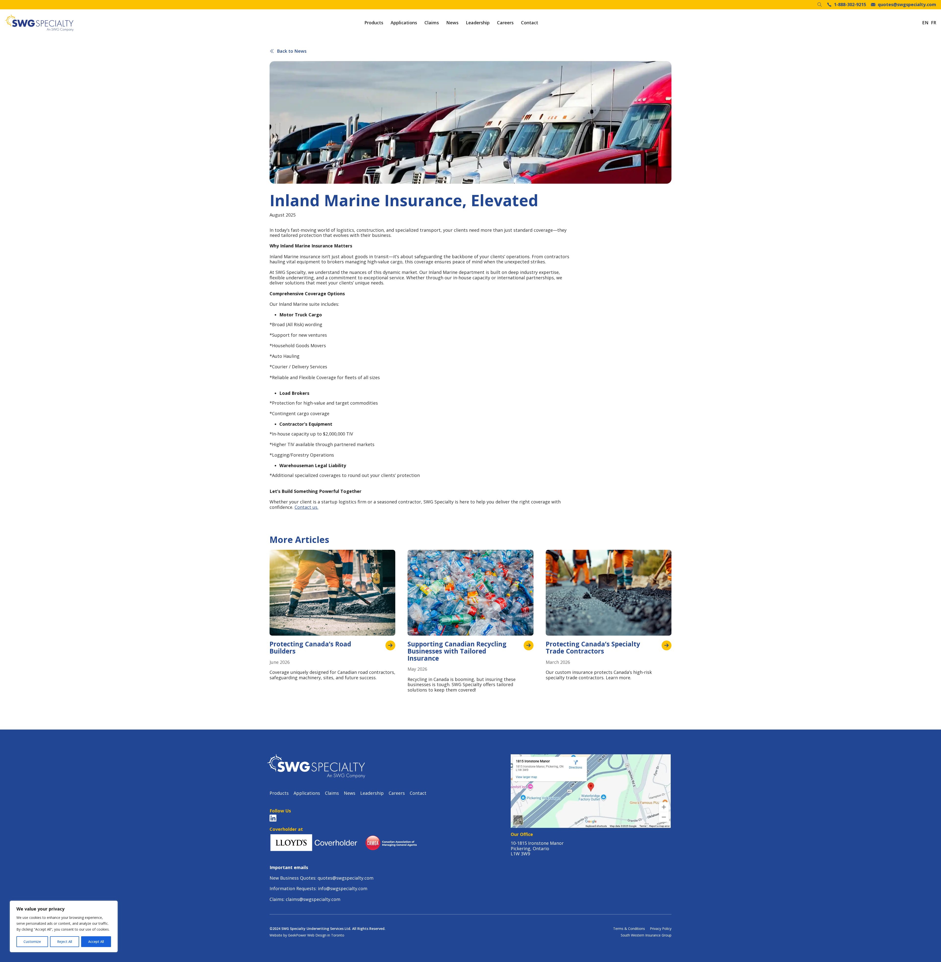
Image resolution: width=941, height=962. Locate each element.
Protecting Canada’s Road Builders (310, 647)
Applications (404, 23)
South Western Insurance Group (646, 935)
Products (373, 23)
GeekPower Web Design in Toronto (316, 935)
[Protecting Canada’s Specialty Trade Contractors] (666, 645)
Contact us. (306, 507)
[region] (64, 926)
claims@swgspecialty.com (313, 899)
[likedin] (273, 818)
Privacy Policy (660, 929)
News (452, 23)
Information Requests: (294, 888)
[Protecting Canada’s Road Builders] (390, 645)
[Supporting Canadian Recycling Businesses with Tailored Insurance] (528, 645)
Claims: (278, 899)
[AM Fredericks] (39, 22)
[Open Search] (819, 4)
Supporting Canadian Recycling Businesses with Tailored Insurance (457, 651)
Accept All (96, 941)
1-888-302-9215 (850, 4)
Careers (505, 23)
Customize (32, 941)
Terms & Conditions (629, 929)
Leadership (478, 23)
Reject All (64, 941)
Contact (529, 23)
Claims (431, 23)
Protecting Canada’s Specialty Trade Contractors (593, 647)
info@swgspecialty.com (342, 888)
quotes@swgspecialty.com (907, 4)
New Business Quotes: (294, 878)
